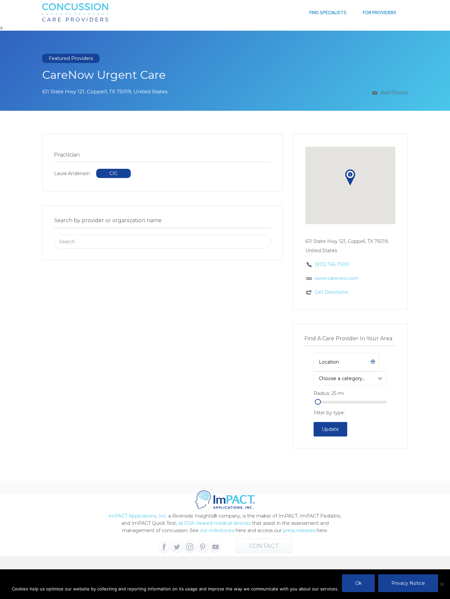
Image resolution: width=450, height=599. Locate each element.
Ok (358, 583)
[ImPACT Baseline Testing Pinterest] (203, 547)
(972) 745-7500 (332, 264)
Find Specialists (328, 12)
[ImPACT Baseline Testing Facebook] (164, 547)
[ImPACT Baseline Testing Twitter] (177, 547)
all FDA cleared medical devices (214, 523)
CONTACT (264, 546)
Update (330, 429)
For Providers (379, 12)
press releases (299, 530)
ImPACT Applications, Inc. (137, 516)
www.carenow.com (337, 278)
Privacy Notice (408, 583)
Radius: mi (329, 393)
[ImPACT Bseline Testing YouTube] (215, 547)
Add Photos (393, 93)
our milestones (218, 530)
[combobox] (350, 378)
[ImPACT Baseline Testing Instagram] (190, 547)
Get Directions (331, 292)
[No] (441, 584)
